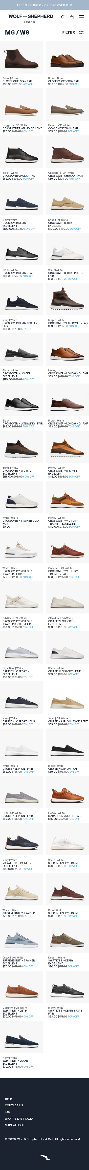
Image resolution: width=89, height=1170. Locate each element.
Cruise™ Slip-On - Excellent (68, 721)
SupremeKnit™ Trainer (64, 863)
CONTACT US (14, 1105)
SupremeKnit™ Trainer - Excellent (19, 962)
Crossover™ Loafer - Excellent (17, 375)
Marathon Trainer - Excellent (16, 865)
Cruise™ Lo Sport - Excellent (61, 623)
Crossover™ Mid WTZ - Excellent (17, 472)
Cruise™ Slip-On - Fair (17, 768)
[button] (63, 17)
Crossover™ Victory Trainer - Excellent (63, 522)
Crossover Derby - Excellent (15, 224)
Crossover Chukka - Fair (19, 175)
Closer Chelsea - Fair (17, 81)
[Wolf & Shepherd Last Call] (30, 17)
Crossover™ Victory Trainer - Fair (17, 573)
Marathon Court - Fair (64, 816)
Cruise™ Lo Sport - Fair (64, 671)
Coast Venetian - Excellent (22, 128)
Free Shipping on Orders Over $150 (44, 5)
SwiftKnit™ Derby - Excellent (61, 962)
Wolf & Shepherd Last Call (35, 1139)
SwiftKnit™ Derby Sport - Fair (66, 1012)
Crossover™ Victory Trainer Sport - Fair (17, 623)
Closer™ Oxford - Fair (64, 81)
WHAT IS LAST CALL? (19, 1118)
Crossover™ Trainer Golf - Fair (21, 522)
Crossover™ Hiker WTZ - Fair (68, 323)
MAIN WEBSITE (15, 1125)
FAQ (7, 1112)
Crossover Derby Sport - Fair (65, 274)
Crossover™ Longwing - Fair (68, 373)
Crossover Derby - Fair (18, 273)
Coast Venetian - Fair (63, 128)
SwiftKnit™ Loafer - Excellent (16, 1062)
